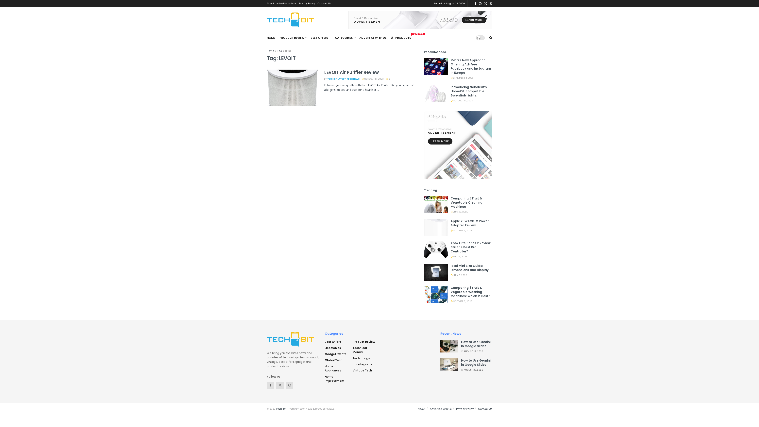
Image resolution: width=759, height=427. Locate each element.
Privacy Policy (307, 3)
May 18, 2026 (459, 256)
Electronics (333, 348)
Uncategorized (364, 364)
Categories (344, 38)
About (270, 3)
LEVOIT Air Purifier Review (351, 72)
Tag (279, 51)
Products (403, 37)
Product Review (291, 38)
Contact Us (324, 3)
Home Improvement (335, 379)
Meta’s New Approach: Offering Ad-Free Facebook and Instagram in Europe (471, 66)
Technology (361, 358)
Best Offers (320, 38)
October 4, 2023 (462, 230)
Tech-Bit (281, 408)
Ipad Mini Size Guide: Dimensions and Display (470, 268)
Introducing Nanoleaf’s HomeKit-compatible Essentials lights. (469, 91)
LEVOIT (289, 51)
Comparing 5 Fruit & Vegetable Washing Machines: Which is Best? (470, 292)
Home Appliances (333, 368)
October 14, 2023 (462, 100)
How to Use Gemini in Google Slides (476, 344)
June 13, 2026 (460, 212)
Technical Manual (360, 350)
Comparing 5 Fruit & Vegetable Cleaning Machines (466, 202)
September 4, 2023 (463, 77)
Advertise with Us (286, 3)
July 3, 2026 (459, 275)
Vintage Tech (362, 370)
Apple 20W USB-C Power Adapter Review (470, 223)
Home (271, 38)
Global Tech (333, 360)
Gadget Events (335, 354)
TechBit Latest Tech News (343, 78)
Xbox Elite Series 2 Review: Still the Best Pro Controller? (471, 247)
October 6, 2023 (462, 301)
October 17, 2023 (373, 78)
